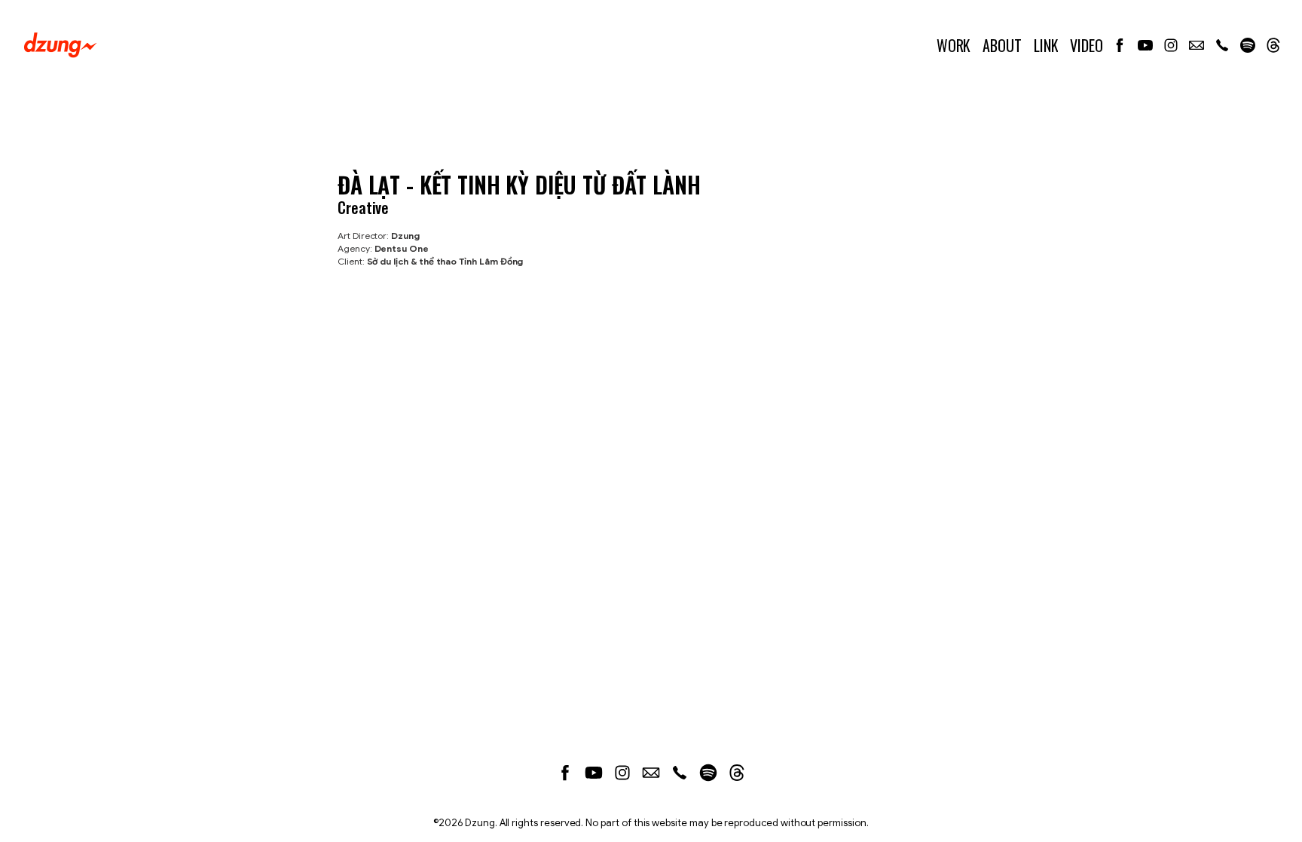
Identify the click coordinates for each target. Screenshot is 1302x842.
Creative (363, 207)
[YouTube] (1145, 45)
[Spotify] (1248, 45)
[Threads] (1273, 45)
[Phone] (1222, 45)
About (1002, 45)
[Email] (1196, 45)
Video (1086, 45)
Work (954, 45)
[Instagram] (1171, 45)
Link (1046, 45)
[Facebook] (1120, 45)
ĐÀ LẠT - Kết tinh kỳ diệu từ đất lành (519, 184)
